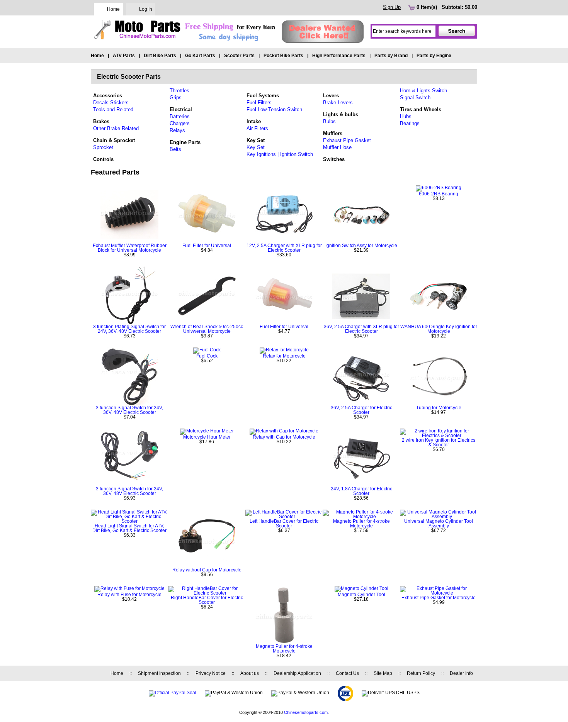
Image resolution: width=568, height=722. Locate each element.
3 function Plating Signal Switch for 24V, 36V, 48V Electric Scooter (129, 329)
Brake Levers (338, 102)
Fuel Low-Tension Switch (274, 109)
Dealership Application (297, 673)
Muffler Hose (337, 147)
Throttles (179, 90)
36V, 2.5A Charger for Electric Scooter (361, 410)
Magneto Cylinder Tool (361, 594)
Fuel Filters (259, 102)
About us (249, 673)
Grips (176, 97)
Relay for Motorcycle (284, 356)
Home (113, 9)
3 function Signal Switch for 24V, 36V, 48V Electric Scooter (129, 410)
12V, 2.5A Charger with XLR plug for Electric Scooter (284, 248)
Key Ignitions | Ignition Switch (280, 154)
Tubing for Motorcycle (438, 407)
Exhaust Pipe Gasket (347, 140)
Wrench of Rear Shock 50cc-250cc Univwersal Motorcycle (206, 329)
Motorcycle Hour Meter (207, 437)
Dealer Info (461, 673)
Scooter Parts (239, 55)
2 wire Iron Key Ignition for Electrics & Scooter (438, 442)
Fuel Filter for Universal (206, 245)
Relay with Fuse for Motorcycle (129, 594)
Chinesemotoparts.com (306, 712)
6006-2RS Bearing (438, 194)
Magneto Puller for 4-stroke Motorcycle (361, 524)
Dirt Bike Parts (160, 55)
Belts (175, 149)
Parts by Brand (391, 55)
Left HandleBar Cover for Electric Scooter (284, 524)
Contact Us (347, 673)
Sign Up (392, 7)
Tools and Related (113, 109)
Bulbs (329, 121)
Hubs (406, 116)
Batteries (180, 116)
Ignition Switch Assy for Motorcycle (361, 245)
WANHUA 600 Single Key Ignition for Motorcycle (438, 329)
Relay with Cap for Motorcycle (284, 437)
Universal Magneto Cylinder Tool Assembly (438, 524)
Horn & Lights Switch (423, 90)
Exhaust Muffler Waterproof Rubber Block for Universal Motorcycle (130, 248)
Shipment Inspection (159, 673)
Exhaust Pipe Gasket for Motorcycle (438, 597)
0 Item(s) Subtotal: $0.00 (446, 7)
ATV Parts (124, 55)
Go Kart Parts (200, 55)
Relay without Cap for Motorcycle (206, 570)
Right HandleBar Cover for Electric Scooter (207, 600)
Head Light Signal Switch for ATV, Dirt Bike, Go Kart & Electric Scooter (129, 528)
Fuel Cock (207, 356)
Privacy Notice (211, 673)
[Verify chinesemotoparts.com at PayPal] (172, 692)
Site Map (383, 673)
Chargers (180, 123)
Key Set (256, 147)
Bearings (410, 123)
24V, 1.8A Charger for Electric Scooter (361, 491)
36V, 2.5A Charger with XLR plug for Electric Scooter (361, 329)
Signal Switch (415, 97)
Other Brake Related (116, 128)
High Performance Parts (339, 55)
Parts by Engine (434, 55)
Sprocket (103, 147)
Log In (145, 9)
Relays (177, 130)
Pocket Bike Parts (283, 55)
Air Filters (257, 128)
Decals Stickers (111, 102)
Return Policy (421, 673)
